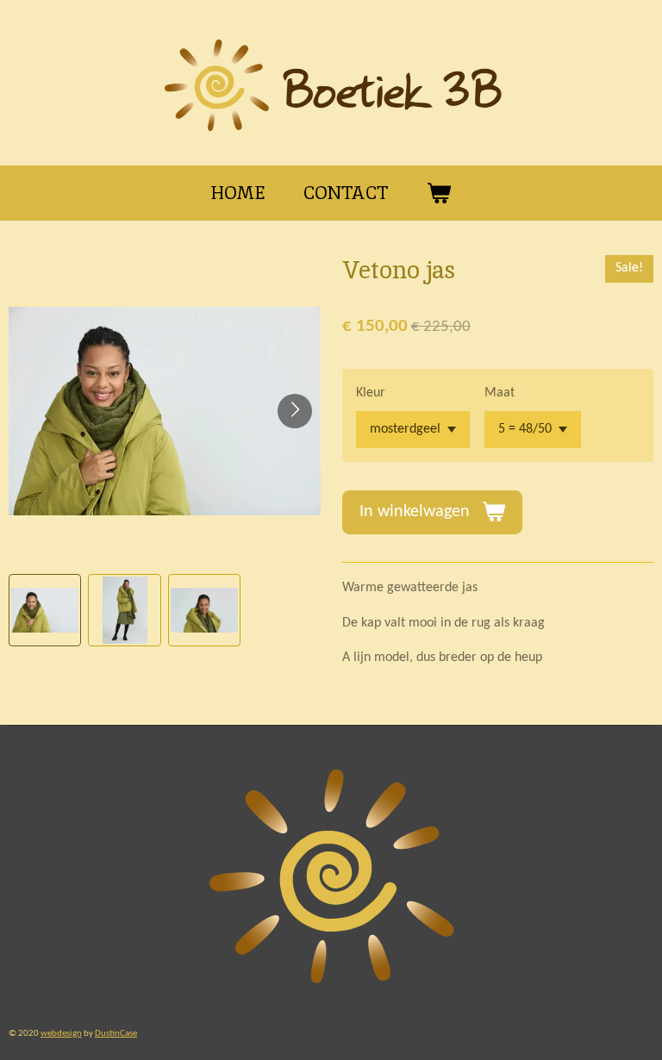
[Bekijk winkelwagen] (439, 193)
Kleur (370, 393)
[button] (45, 610)
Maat (499, 393)
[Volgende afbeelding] (295, 411)
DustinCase (116, 1033)
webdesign (61, 1033)
